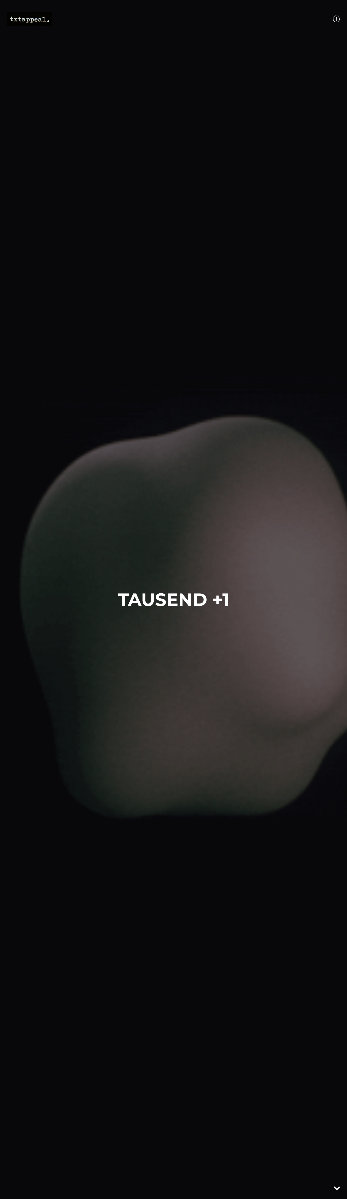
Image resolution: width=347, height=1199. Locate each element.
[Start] (29, 19)
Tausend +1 (173, 599)
